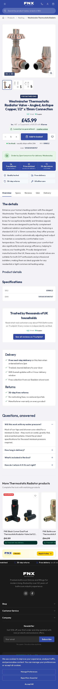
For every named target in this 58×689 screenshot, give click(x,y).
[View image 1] (7, 85)
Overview (6, 193)
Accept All (29, 684)
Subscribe (47, 639)
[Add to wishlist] (52, 136)
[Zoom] (51, 73)
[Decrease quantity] (5, 136)
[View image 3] (28, 85)
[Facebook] (32, 593)
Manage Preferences (29, 672)
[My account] (47, 3)
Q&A (38, 193)
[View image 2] (18, 85)
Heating (21, 18)
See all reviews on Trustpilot (29, 337)
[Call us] (41, 3)
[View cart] (53, 3)
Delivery (47, 193)
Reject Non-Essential (29, 678)
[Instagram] (25, 593)
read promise (42, 129)
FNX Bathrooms (28, 96)
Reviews (28, 193)
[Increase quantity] (16, 136)
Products (11, 18)
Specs (18, 193)
